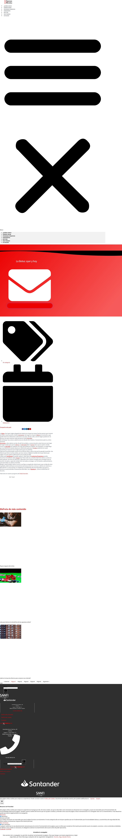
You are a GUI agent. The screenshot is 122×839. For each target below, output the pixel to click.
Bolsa (2, 433)
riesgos (18, 458)
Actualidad (6, 15)
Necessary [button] (3, 814)
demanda (24, 445)
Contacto (3, 720)
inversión (29, 438)
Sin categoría (6, 362)
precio (32, 445)
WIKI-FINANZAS (6, 241)
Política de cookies (6, 717)
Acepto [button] (98, 798)
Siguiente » (46, 681)
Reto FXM (5, 239)
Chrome (56, 837)
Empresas (2, 443)
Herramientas (6, 237)
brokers (35, 448)
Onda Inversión (24, 473)
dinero (38, 435)
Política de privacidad (7, 714)
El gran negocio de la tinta (7, 566)
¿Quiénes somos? (7, 232)
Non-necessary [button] (4, 823)
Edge (60, 837)
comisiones (9, 456)
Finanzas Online (7, 234)
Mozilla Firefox (66, 837)
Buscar (5, 686)
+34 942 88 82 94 (17, 711)
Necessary (4, 816)
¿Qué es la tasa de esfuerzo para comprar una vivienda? (15, 678)
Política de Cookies (50, 798)
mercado (7, 446)
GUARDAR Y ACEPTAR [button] (5, 829)
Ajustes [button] (92, 798)
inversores (21, 435)
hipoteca (33, 469)
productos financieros (37, 456)
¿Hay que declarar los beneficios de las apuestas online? (15, 622)
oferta (17, 445)
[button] (52, 124)
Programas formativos (9, 236)
